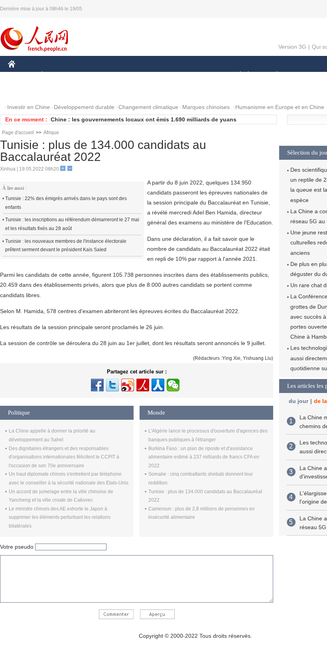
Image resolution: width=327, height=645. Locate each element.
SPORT (305, 75)
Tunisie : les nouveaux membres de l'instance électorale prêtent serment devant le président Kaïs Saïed (65, 245)
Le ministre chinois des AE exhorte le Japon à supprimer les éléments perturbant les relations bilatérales (59, 517)
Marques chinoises (206, 107)
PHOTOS (59, 91)
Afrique (51, 132)
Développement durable (84, 107)
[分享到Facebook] (97, 385)
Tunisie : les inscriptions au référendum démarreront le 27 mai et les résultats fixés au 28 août (72, 224)
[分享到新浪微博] (127, 385)
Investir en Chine (28, 107)
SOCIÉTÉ (236, 75)
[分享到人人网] (158, 385)
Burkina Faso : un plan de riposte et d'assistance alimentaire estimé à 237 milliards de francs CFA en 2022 (203, 457)
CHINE (22, 75)
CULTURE (200, 75)
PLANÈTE (272, 75)
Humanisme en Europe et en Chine (279, 107)
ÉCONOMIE (57, 75)
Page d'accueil (18, 132)
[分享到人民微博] (142, 385)
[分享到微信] (173, 385)
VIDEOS (92, 91)
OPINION (25, 91)
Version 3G (292, 47)
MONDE (94, 75)
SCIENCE (163, 75)
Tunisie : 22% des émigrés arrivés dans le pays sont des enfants (66, 203)
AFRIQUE (128, 75)
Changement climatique (148, 107)
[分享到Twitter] (112, 385)
